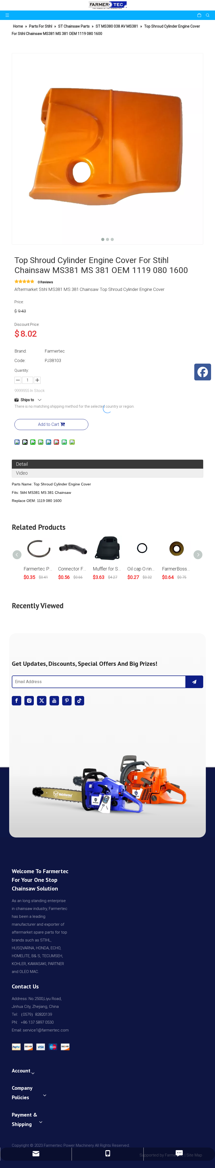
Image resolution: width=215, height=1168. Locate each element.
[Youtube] (54, 700)
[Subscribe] (194, 681)
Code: (20, 360)
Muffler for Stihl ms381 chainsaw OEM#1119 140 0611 (107, 569)
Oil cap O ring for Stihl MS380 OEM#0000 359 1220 (142, 569)
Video (22, 473)
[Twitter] (41, 700)
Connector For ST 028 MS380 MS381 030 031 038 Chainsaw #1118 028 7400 (73, 569)
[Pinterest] (67, 700)
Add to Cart (48, 424)
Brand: (20, 351)
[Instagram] (29, 700)
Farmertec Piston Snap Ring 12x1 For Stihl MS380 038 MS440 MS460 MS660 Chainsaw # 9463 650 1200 (38, 569)
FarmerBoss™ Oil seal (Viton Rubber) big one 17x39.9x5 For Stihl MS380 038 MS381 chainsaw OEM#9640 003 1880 (176, 569)
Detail (22, 464)
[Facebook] (16, 700)
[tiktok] (79, 700)
